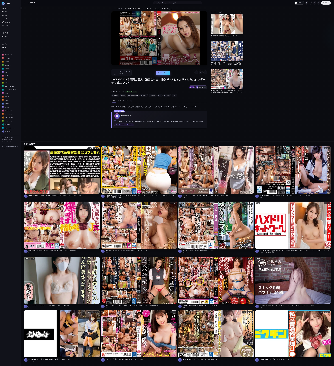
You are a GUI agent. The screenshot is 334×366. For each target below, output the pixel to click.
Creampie (116, 95)
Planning (144, 95)
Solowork (153, 95)
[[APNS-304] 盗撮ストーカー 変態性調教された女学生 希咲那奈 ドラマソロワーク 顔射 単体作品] (293, 172)
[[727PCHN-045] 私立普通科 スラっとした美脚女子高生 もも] (293, 336)
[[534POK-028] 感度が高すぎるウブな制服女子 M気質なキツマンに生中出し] (62, 336)
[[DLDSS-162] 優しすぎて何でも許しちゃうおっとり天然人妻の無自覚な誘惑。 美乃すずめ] (216, 172)
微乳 (175, 95)
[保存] (205, 72)
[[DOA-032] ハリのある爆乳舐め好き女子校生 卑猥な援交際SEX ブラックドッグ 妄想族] (62, 227)
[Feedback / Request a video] (310, 3)
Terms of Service (7, 139)
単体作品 (168, 95)
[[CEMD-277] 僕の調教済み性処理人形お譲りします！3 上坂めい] (216, 282)
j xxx (26, 2)
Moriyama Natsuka (133, 95)
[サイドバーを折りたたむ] (21, 8)
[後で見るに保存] (97, 148)
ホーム (113, 9)
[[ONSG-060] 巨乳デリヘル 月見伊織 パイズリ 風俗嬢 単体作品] (216, 336)
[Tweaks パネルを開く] (318, 3)
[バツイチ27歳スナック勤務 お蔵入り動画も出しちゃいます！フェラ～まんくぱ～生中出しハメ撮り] (293, 282)
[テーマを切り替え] (314, 3)
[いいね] (201, 72)
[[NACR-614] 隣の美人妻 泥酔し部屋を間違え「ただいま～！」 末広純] (139, 336)
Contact (12, 137)
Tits (160, 95)
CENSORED (119, 9)
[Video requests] (306, 3)
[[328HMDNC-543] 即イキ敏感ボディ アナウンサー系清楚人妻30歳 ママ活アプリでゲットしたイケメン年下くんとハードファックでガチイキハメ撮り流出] (293, 228)
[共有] (196, 72)
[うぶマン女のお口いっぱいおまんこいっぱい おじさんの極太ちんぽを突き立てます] (62, 282)
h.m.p (123, 95)
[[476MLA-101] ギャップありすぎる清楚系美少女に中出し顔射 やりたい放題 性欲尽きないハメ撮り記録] (62, 172)
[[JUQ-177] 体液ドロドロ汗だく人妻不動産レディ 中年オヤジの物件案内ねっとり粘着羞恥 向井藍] (139, 282)
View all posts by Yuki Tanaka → (124, 124)
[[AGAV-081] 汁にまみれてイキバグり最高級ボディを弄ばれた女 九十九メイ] (139, 227)
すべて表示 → (240, 12)
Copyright (5, 137)
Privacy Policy (6, 141)
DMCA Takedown (7, 144)
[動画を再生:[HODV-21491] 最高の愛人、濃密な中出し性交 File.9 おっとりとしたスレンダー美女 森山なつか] (159, 38)
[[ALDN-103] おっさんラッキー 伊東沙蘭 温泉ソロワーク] (216, 227)
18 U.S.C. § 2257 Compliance (10, 146)
